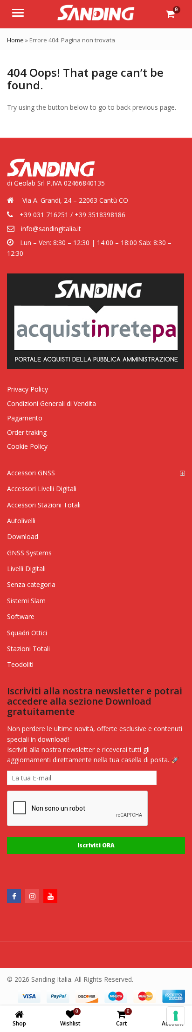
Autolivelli (21, 520)
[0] (170, 14)
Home (15, 40)
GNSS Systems (29, 552)
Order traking (27, 432)
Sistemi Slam (26, 600)
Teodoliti (20, 664)
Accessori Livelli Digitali (41, 488)
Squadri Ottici (27, 632)
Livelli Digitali (26, 568)
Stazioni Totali (28, 648)
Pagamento (24, 417)
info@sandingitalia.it (51, 228)
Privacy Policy (27, 389)
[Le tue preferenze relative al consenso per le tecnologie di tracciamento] (176, 1016)
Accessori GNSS (31, 472)
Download (22, 536)
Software (20, 616)
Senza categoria (31, 584)
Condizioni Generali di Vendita (51, 403)
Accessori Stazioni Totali (44, 504)
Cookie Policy (27, 446)
